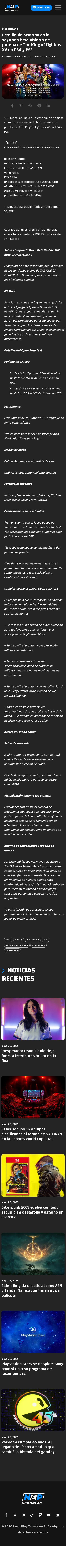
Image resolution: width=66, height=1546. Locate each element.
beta (8, 940)
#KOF (50, 186)
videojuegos (12, 950)
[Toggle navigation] (58, 7)
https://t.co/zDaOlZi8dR (42, 182)
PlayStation (33, 940)
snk (45, 940)
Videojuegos (10, 29)
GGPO (15, 784)
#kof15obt (36, 191)
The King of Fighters (17, 945)
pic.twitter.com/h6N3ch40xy (23, 195)
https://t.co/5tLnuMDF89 (31, 186)
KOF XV (18, 940)
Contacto (43, 7)
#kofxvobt (22, 191)
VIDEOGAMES (38, 945)
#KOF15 (9, 191)
